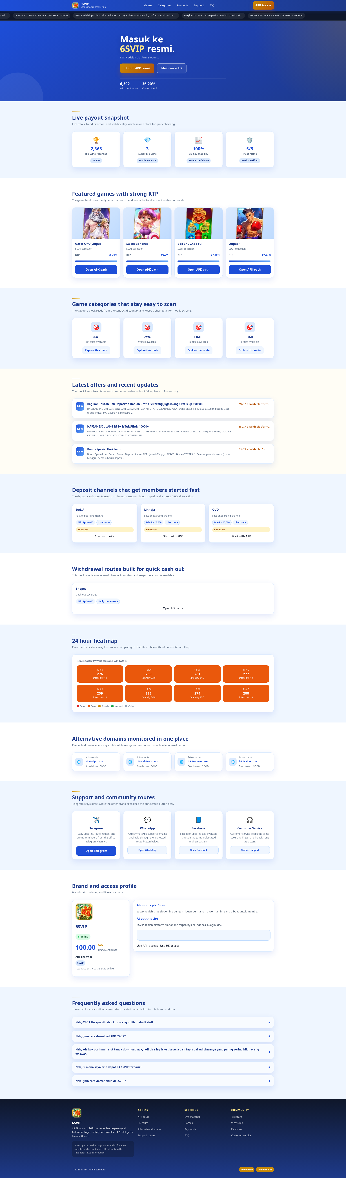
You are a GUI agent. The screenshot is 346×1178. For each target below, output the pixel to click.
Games (148, 5)
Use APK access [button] (147, 946)
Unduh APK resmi (137, 68)
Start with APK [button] (104, 536)
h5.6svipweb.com (198, 761)
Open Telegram (96, 851)
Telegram (236, 1116)
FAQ (211, 5)
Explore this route (96, 350)
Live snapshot (192, 1116)
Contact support (250, 850)
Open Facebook (198, 850)
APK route (143, 1116)
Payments (182, 5)
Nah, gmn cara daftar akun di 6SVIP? (101, 1081)
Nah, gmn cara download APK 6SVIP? (101, 1036)
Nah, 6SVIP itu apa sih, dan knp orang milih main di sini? (114, 1022)
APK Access (263, 5)
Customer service (241, 1135)
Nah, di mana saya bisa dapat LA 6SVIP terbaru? (108, 1067)
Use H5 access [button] (169, 946)
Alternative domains (149, 1129)
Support (199, 5)
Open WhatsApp (147, 850)
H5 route (143, 1123)
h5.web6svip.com (147, 761)
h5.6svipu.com (248, 761)
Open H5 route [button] (173, 608)
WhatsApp (237, 1123)
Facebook (236, 1129)
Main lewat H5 (171, 68)
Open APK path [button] (96, 269)
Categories (164, 5)
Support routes (146, 1135)
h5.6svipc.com (94, 761)
